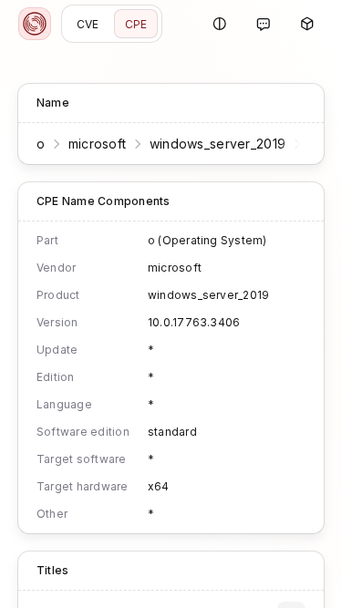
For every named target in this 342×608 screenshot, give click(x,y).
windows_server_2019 (217, 143)
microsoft (97, 143)
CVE (88, 24)
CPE (136, 24)
